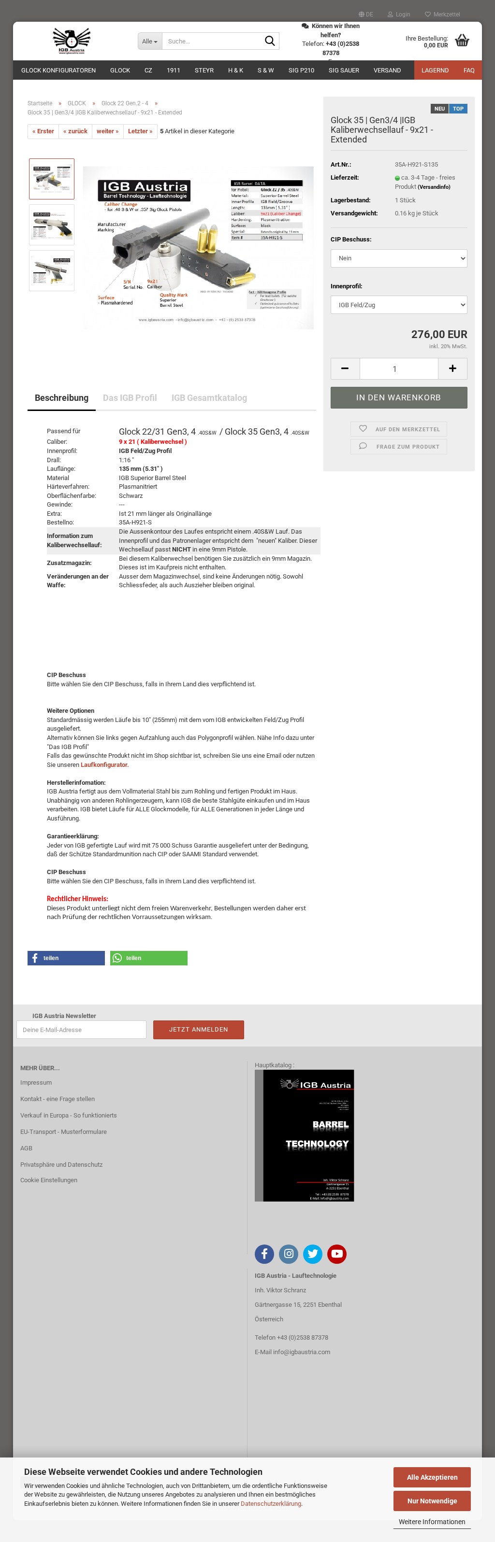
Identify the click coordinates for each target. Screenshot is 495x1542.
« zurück (75, 131)
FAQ (469, 70)
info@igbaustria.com (301, 1352)
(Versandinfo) (434, 187)
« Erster (43, 131)
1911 (173, 70)
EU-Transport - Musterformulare (63, 1131)
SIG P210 (301, 70)
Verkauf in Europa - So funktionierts (68, 1115)
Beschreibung (61, 398)
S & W (266, 70)
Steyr (204, 70)
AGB (26, 1148)
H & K (235, 70)
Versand (387, 70)
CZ (148, 70)
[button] (365, 14)
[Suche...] (270, 41)
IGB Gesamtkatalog (209, 398)
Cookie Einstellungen (48, 1180)
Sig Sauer (344, 70)
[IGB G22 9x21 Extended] (199, 247)
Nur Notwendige (432, 1501)
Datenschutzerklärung (271, 1503)
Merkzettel (445, 14)
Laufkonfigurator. (105, 764)
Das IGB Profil (130, 398)
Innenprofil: (347, 286)
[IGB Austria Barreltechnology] (71, 41)
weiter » (108, 131)
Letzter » (140, 131)
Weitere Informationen (432, 1522)
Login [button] (401, 14)
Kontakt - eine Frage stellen (57, 1099)
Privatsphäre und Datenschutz (61, 1164)
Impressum (36, 1082)
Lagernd (435, 70)
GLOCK (120, 70)
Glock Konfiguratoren (58, 70)
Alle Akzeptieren (432, 1477)
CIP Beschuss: (351, 239)
